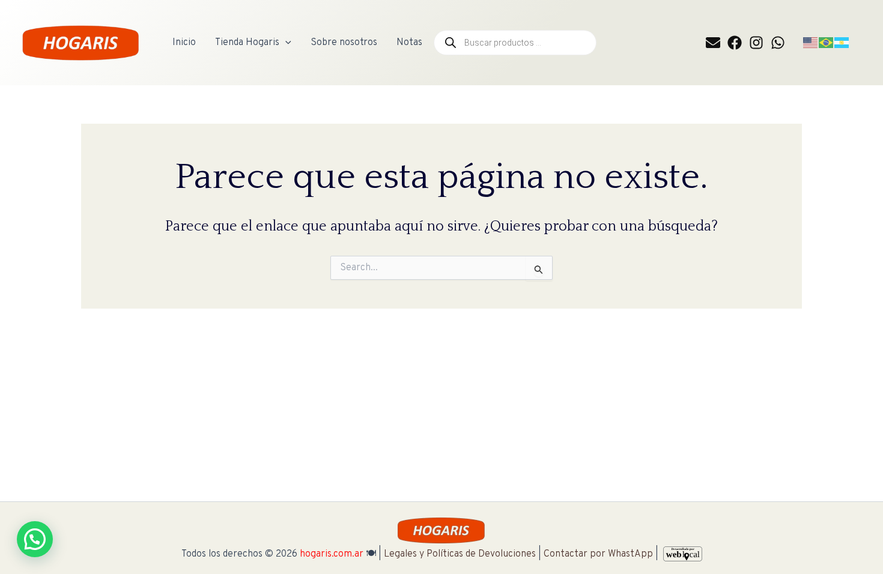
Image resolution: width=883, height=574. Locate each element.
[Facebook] (734, 42)
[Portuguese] (826, 43)
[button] (285, 43)
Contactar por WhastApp (598, 554)
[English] (811, 43)
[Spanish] (842, 43)
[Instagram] (756, 42)
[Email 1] (713, 42)
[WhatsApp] (778, 42)
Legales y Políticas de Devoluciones (460, 554)
